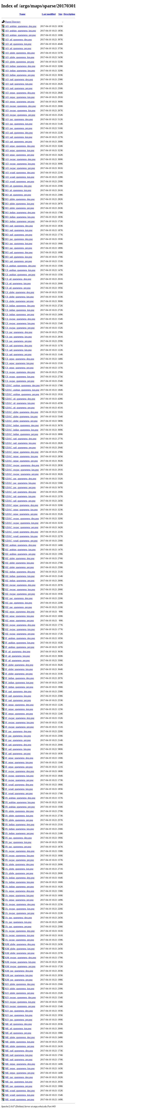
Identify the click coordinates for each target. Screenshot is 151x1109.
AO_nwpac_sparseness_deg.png (20, 106)
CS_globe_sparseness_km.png (19, 297)
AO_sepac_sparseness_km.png (19, 150)
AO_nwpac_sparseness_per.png (20, 115)
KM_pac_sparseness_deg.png (19, 971)
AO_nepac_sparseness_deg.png (20, 93)
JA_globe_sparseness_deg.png (19, 864)
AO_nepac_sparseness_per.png (19, 101)
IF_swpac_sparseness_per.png (19, 780)
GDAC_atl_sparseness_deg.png (20, 399)
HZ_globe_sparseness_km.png (19, 563)
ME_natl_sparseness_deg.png (19, 1050)
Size (60, 14)
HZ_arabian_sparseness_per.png (20, 554)
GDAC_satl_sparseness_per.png (20, 501)
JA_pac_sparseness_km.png (18, 922)
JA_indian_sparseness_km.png (19, 882)
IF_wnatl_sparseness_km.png (19, 789)
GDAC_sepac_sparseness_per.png (21, 514)
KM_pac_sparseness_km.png (19, 975)
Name (22, 14)
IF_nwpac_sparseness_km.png (19, 722)
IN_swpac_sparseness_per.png (19, 860)
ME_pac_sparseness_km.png (18, 1081)
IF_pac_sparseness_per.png (18, 740)
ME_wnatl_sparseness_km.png (19, 1095)
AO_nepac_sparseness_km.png (20, 97)
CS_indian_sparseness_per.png (19, 314)
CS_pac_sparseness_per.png (18, 341)
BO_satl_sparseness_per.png (18, 261)
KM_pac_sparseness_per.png (18, 979)
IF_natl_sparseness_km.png (18, 696)
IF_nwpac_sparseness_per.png (19, 727)
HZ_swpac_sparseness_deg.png (20, 625)
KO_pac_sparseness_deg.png (19, 1011)
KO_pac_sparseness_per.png (18, 1019)
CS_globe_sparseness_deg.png (19, 292)
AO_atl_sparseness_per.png (18, 48)
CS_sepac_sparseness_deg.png (19, 359)
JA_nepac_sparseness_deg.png (19, 891)
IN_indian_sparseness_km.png (19, 829)
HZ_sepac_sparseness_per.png (19, 620)
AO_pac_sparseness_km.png (18, 124)
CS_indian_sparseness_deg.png (20, 305)
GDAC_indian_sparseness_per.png (21, 434)
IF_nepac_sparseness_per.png (19, 713)
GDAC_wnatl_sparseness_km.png (21, 536)
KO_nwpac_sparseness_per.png (20, 1006)
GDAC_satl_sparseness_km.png (20, 496)
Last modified (49, 14)
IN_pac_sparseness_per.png (18, 846)
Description (69, 14)
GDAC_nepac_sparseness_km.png (21, 456)
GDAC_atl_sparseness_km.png (20, 403)
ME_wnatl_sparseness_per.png (19, 1099)
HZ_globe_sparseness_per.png (19, 567)
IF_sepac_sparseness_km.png (19, 762)
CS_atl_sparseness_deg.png (18, 279)
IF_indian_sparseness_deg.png (19, 678)
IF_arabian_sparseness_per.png (19, 647)
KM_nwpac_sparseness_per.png (20, 966)
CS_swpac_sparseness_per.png (19, 381)
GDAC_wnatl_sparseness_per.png (21, 540)
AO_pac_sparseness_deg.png (19, 119)
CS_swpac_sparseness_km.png (19, 376)
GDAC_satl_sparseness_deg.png (20, 492)
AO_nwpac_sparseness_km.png (20, 110)
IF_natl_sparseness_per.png (18, 700)
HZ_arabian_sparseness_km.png (20, 549)
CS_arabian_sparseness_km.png (20, 270)
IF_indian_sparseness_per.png (19, 687)
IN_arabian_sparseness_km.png (20, 802)
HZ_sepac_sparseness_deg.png (19, 611)
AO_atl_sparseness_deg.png (18, 39)
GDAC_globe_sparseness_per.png (21, 421)
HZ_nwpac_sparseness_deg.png (20, 585)
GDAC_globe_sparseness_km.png (21, 416)
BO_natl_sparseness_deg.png (19, 226)
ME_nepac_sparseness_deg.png (20, 1064)
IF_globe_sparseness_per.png (19, 673)
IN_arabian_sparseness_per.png (20, 807)
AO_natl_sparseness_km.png (18, 84)
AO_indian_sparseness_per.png (20, 75)
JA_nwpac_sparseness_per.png (19, 913)
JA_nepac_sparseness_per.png (19, 900)
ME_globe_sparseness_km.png (19, 1042)
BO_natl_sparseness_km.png (18, 230)
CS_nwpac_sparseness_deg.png (20, 319)
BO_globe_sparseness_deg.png (20, 199)
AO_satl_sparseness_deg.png (19, 132)
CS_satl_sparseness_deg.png (18, 345)
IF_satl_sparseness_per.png (18, 753)
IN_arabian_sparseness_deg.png (20, 798)
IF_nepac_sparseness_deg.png (19, 705)
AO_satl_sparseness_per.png (18, 141)
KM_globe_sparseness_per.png (19, 953)
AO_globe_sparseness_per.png (19, 61)
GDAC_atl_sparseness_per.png (20, 407)
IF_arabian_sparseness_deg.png (20, 638)
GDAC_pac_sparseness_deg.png (20, 478)
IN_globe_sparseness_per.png (19, 820)
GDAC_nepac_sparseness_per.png (21, 461)
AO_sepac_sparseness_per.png (19, 155)
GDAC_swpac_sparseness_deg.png (22, 518)
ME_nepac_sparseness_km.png (20, 1068)
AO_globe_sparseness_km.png (19, 57)
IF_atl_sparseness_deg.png (17, 651)
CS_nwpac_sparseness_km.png (20, 323)
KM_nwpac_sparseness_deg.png (20, 957)
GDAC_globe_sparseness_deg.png (21, 412)
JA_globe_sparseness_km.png (19, 869)
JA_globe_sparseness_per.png (19, 873)
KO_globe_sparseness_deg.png (20, 984)
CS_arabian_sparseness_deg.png (20, 265)
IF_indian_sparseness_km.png (19, 682)
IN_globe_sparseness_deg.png (19, 811)
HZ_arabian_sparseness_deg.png (20, 545)
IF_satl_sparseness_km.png (18, 749)
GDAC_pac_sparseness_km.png (20, 483)
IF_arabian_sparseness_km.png (19, 642)
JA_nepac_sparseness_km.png (19, 895)
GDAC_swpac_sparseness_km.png (21, 523)
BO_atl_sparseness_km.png (18, 190)
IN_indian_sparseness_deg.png (19, 824)
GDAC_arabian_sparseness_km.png (22, 390)
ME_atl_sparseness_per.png (18, 1033)
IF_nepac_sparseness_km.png (19, 709)
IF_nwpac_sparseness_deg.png (19, 718)
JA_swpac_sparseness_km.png (19, 935)
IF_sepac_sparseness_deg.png (19, 758)
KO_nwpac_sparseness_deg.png (20, 997)
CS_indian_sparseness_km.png (19, 310)
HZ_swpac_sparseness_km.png (20, 629)
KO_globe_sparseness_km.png (19, 988)
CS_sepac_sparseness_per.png (19, 367)
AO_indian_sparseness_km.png (20, 70)
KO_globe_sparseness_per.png (19, 993)
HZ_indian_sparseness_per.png (19, 580)
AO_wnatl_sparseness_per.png (19, 181)
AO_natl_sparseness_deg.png (19, 79)
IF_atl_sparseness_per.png (17, 660)
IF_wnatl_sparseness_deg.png (19, 784)
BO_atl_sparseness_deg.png (18, 186)
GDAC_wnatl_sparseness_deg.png (21, 532)
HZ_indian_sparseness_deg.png (20, 571)
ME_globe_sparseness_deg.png (20, 1037)
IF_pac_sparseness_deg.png (18, 731)
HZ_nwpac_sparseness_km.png (20, 589)
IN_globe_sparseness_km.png (19, 815)
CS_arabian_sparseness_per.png (20, 274)
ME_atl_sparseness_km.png (18, 1028)
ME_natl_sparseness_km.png (18, 1055)
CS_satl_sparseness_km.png (18, 350)
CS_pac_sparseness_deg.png (18, 332)
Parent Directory (12, 22)
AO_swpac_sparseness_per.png (20, 168)
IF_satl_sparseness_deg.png (18, 744)
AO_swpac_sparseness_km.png (20, 163)
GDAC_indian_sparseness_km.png (21, 430)
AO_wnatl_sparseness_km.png (19, 177)
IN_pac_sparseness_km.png (18, 842)
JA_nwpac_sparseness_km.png (19, 909)
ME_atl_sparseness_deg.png (18, 1024)
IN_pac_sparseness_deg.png (18, 838)
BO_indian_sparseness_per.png (20, 221)
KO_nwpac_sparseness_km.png (20, 1002)
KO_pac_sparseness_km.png (18, 1015)
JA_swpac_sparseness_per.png (19, 940)
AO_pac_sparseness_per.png (18, 128)
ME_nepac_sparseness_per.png (19, 1073)
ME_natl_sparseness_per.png (18, 1059)
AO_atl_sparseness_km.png (18, 44)
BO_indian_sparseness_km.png (20, 217)
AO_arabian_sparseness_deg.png (20, 26)
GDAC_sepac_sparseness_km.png (21, 509)
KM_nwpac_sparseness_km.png (20, 962)
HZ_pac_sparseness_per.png (18, 607)
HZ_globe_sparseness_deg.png (19, 558)
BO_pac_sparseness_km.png (18, 243)
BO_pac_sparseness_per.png (18, 248)
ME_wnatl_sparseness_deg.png (20, 1090)
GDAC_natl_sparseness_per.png (20, 447)
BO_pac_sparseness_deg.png (19, 239)
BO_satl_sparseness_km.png (18, 257)
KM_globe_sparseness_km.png (20, 948)
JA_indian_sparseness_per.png (19, 886)
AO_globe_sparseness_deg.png (20, 53)
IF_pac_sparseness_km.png (18, 736)
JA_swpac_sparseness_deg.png (20, 931)
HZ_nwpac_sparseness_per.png (20, 594)
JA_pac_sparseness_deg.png (18, 917)
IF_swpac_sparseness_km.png (19, 775)
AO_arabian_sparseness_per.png (20, 35)
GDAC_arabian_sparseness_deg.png (22, 385)
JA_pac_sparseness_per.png (18, 926)
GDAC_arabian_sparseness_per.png (22, 394)
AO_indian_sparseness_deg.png (20, 66)
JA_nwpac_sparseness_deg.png (20, 904)
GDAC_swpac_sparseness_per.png (21, 527)
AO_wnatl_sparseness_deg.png (20, 172)
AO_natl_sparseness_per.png (18, 88)
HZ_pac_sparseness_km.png (18, 603)
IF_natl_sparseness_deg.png (18, 691)
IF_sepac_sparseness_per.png (19, 767)
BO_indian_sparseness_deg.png (20, 212)
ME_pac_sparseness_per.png (18, 1086)
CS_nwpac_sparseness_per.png (20, 328)
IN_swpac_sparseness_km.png (19, 855)
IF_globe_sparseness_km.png (19, 669)
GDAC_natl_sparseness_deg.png (20, 438)
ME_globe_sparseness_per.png (19, 1046)
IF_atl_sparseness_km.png (17, 656)
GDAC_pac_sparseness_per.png (20, 487)
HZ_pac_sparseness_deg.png (18, 598)
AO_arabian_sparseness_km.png (20, 30)
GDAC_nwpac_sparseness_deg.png (22, 465)
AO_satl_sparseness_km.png (18, 137)
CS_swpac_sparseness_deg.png (20, 372)
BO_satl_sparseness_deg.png (18, 252)
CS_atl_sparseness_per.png (18, 288)
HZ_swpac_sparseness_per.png (20, 634)
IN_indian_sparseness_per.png (19, 833)
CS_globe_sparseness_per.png (19, 301)
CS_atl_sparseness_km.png (18, 283)
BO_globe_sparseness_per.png (19, 208)
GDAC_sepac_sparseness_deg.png (21, 505)
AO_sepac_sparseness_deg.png (20, 146)
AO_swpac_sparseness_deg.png (20, 159)
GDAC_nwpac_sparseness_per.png (21, 474)
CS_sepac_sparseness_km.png (19, 363)
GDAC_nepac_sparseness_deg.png (21, 452)
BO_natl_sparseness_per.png (18, 234)
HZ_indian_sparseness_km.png (20, 576)
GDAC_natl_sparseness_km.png (20, 443)
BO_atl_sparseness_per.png (18, 195)
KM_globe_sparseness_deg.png (20, 944)
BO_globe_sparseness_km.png (19, 203)
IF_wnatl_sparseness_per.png (19, 793)
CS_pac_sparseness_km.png (18, 336)
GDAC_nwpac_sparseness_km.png (22, 469)
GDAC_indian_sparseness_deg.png (22, 425)
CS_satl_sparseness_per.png (18, 354)
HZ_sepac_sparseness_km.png (19, 616)
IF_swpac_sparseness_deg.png (19, 771)
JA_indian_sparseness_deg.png (19, 877)
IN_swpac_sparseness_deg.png (19, 851)
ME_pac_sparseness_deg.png (19, 1077)
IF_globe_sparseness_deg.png (19, 665)
